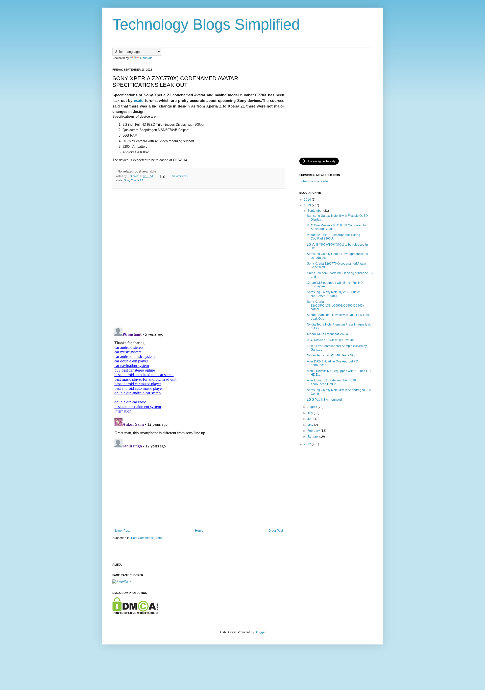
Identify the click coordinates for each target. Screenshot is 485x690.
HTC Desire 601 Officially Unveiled (331, 340)
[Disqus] (198, 258)
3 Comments (180, 176)
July (310, 413)
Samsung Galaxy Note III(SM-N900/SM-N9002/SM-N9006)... (334, 293)
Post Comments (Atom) (147, 538)
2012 (308, 444)
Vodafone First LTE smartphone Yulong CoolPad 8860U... (333, 236)
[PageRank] (121, 581)
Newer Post (122, 530)
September (315, 210)
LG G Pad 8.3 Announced (324, 399)
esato (138, 100)
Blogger (260, 632)
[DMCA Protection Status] (135, 613)
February (314, 431)
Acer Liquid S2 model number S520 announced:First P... (331, 382)
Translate (146, 58)
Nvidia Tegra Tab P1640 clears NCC (332, 355)
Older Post (276, 530)
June (311, 419)
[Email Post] (162, 176)
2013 (308, 205)
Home (199, 530)
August (312, 407)
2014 (308, 199)
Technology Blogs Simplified (206, 24)
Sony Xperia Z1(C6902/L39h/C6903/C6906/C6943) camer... (335, 305)
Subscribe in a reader (314, 181)
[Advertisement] (198, 491)
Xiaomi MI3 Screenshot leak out (328, 334)
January (313, 436)
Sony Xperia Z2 (133, 180)
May (310, 425)
